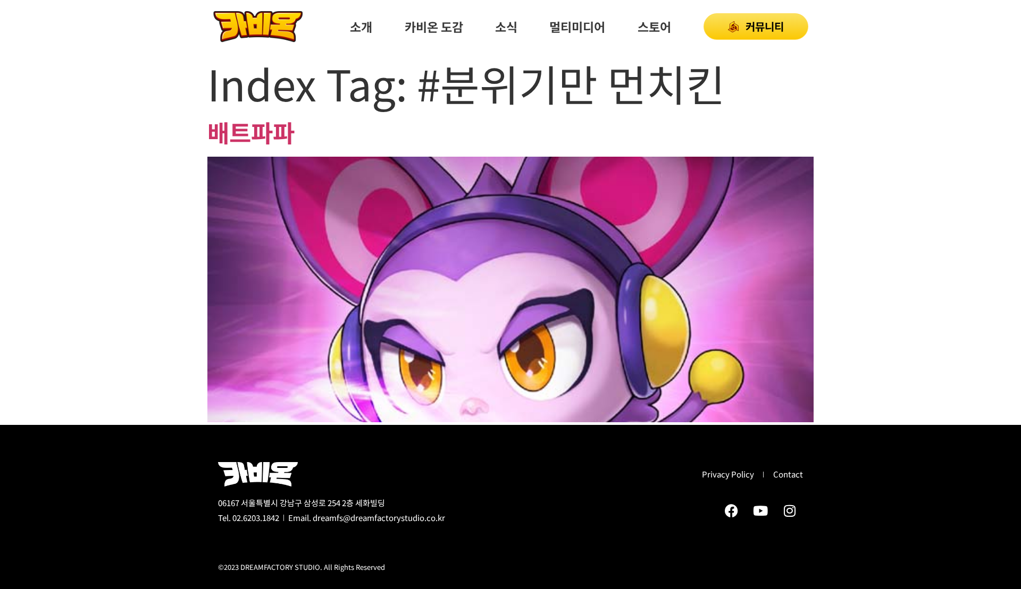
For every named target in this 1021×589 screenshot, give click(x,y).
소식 (506, 27)
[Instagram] (789, 510)
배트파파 (251, 132)
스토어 (654, 27)
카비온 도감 (434, 27)
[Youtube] (760, 510)
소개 (361, 27)
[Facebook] (731, 510)
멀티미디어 (577, 27)
